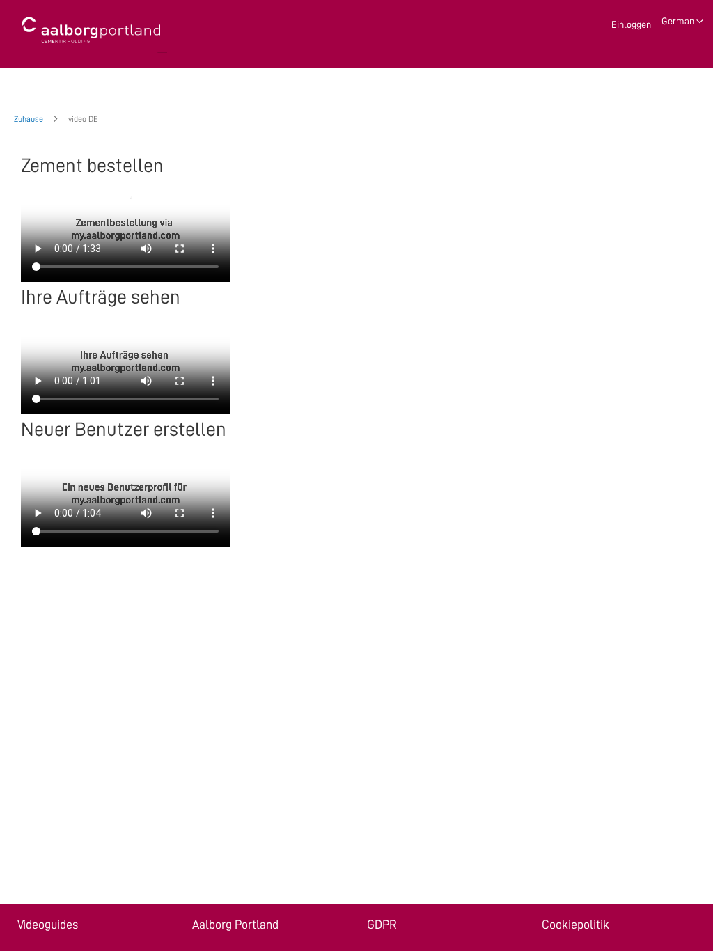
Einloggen (631, 24)
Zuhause (29, 119)
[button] (682, 21)
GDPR (382, 924)
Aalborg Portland (235, 924)
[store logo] (90, 30)
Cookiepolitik (575, 924)
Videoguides (47, 924)
